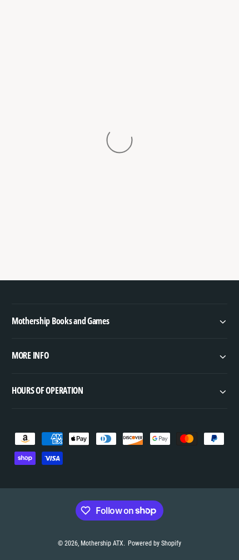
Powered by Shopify (154, 543)
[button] (119, 321)
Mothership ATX (102, 543)
